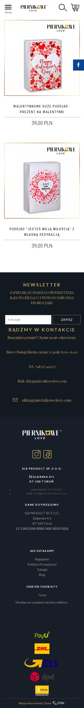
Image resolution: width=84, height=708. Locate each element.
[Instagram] (36, 454)
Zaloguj (42, 569)
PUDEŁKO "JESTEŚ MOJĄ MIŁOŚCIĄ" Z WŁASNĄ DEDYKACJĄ (42, 232)
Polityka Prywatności (42, 564)
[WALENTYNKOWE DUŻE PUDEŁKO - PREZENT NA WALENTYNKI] (42, 57)
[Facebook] (47, 454)
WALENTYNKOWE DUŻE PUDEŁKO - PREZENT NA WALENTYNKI (42, 109)
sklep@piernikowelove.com (46, 400)
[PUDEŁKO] (42, 180)
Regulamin (42, 559)
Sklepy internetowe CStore (35, 703)
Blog (42, 575)
